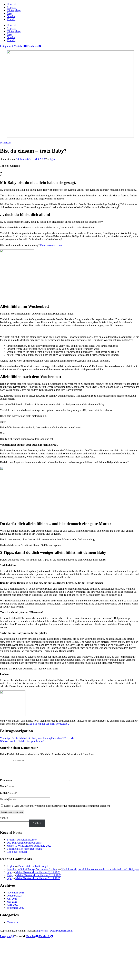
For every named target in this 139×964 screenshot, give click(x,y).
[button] (69, 172)
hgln (52, 159)
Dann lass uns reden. (51, 245)
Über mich (12, 4)
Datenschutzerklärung (61, 930)
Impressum (42, 930)
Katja (10, 875)
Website (4, 799)
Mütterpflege (14, 10)
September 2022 (15, 907)
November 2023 (15, 892)
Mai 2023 (12, 901)
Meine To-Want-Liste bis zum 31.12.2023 (29, 845)
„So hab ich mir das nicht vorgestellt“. (48, 723)
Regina (10, 866)
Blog (9, 13)
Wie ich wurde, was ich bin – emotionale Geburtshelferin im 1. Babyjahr (100, 869)
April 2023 (12, 904)
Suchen (4, 817)
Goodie (11, 16)
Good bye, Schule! (17, 851)
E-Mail (4, 792)
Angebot (11, 7)
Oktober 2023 (14, 895)
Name (4, 786)
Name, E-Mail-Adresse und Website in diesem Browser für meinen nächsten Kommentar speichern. (57, 805)
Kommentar (6, 780)
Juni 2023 (12, 898)
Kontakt (11, 19)
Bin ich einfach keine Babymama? (25, 848)
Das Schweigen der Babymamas (24, 842)
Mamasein (5, 142)
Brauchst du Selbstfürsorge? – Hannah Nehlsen (32, 869)
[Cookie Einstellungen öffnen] (25, 962)
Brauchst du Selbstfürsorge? (22, 839)
